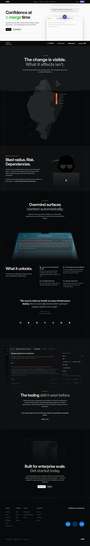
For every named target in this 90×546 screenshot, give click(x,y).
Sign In (77, 1)
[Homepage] (8, 1)
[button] (53, 2)
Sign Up (82, 1)
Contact (25, 517)
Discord (39, 511)
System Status (9, 526)
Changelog (8, 520)
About (17, 511)
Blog (17, 517)
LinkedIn (39, 514)
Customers (46, 1)
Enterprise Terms (17, 539)
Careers (17, 520)
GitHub (39, 520)
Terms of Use (26, 539)
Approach (36, 1)
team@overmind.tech (28, 514)
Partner (17, 514)
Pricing (41, 1)
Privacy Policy (9, 539)
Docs (7, 523)
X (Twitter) (40, 517)
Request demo (26, 511)
